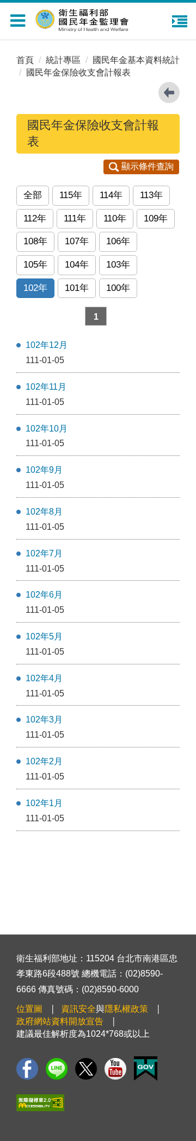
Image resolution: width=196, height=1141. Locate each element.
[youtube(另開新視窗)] (115, 1069)
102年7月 (44, 553)
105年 (35, 264)
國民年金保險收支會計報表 (78, 72)
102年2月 (44, 761)
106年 (118, 241)
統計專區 (63, 60)
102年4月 (44, 678)
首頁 (25, 60)
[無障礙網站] (40, 1102)
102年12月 (47, 345)
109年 (156, 218)
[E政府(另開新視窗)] (145, 1068)
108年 (35, 241)
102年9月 (44, 469)
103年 (118, 264)
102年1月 (44, 803)
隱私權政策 (126, 1008)
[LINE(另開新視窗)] (57, 1069)
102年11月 (46, 386)
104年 (77, 264)
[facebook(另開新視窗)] (27, 1069)
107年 (77, 241)
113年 (151, 195)
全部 (32, 195)
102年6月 (44, 594)
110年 (114, 218)
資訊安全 (78, 1008)
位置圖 (29, 1008)
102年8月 (44, 511)
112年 (34, 218)
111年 (75, 218)
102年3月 (44, 719)
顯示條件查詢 (147, 166)
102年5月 (44, 636)
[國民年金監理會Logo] (103, 18)
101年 (77, 288)
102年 (35, 288)
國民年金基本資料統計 (136, 60)
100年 (118, 288)
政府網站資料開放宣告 (59, 1021)
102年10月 (47, 428)
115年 (70, 195)
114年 (111, 195)
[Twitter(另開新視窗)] (86, 1069)
